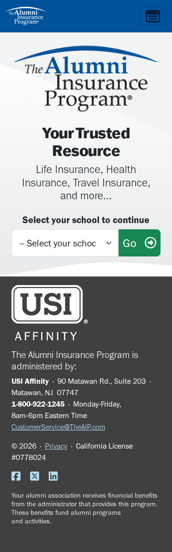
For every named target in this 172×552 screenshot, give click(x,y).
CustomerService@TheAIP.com (58, 426)
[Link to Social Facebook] (19, 477)
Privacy (56, 445)
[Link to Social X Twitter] (38, 477)
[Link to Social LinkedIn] (57, 477)
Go (134, 243)
